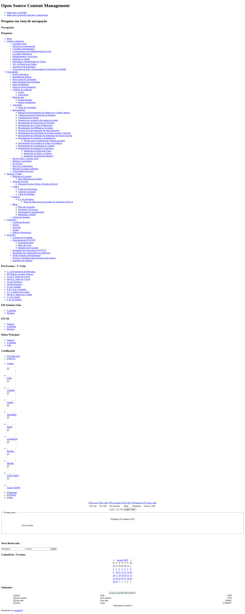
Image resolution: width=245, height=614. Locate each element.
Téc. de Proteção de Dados (24, 64)
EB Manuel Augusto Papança (20, 274)
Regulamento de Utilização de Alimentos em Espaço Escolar (45, 135)
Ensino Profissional (26, 102)
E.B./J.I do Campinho (16, 289)
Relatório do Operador (28, 248)
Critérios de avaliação (22, 89)
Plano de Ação (24, 245)
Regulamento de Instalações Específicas (36, 148)
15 (131, 572)
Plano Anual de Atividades (24, 79)
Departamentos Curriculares (24, 56)
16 (114, 575)
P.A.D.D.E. (17, 163)
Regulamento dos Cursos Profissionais (35, 125)
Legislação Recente (21, 222)
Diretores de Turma (21, 59)
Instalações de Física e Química (38, 153)
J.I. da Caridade (14, 287)
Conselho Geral (19, 44)
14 (128, 572)
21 (128, 575)
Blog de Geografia (26, 207)
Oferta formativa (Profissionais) (26, 255)
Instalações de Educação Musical (38, 156)
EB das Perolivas (14, 284)
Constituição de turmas (28, 117)
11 (120, 572)
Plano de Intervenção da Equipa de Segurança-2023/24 (48, 202)
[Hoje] (126, 503)
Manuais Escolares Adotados (25, 168)
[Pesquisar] (136, 503)
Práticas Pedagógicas (21, 232)
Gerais (21, 92)
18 (120, 575)
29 (131, 578)
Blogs (15, 204)
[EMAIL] (11, 495)
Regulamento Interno (21, 77)
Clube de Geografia (27, 191)
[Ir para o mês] (150, 503)
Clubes (15, 186)
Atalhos (10, 363)
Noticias (10, 324)
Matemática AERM (27, 214)
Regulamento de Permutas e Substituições (36, 138)
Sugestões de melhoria (22, 260)
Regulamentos (18, 110)
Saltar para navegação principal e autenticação (27, 15)
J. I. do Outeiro (13, 297)
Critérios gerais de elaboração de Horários (37, 115)
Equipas (16, 197)
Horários (11, 313)
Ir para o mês (129, 509)
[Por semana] (114, 503)
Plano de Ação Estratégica (24, 87)
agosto (120, 560)
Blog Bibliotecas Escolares (30, 179)
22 (131, 575)
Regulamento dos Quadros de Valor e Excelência (40, 143)
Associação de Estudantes (24, 66)
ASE (9, 345)
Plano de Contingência (22, 166)
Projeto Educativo (20, 74)
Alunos (15, 225)
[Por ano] (93, 503)
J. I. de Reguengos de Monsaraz (21, 271)
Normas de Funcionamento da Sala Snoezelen (38, 130)
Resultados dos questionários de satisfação (31, 253)
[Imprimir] (12, 492)
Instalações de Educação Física (37, 151)
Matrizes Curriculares (22, 161)
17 (117, 575)
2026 (125, 560)
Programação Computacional (31, 212)
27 (125, 578)
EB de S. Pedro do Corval (18, 279)
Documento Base (26, 242)
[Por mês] (103, 503)
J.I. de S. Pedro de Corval (18, 276)
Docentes (16, 227)
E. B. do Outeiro (14, 299)
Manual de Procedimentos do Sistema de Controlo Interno (44, 112)
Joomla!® (18, 610)
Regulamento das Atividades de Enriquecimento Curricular (44, 133)
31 (117, 581)
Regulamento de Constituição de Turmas (36, 146)
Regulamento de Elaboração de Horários (36, 123)
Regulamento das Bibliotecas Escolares (35, 128)
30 (114, 581)
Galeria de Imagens (21, 217)
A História (11, 310)
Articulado (17, 105)
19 (122, 575)
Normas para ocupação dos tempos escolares (38, 120)
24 (117, 578)
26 (122, 578)
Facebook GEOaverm (28, 209)
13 (125, 572)
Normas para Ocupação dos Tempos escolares (44, 140)
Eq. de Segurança (26, 199)
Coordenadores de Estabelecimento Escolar (31, 51)
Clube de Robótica (26, 194)
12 (122, 572)
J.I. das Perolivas (14, 282)
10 (117, 572)
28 (128, 578)
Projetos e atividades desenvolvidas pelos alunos (34, 258)
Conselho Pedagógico (22, 54)
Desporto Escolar (20, 181)
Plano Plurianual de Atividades (26, 82)
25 (120, 578)
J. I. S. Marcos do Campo (18, 292)
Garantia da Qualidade (22, 237)
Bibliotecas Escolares (21, 176)
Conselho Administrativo (23, 49)
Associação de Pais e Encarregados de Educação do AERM (39, 69)
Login (53, 549)
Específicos (23, 95)
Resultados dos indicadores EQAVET (29, 250)
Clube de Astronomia (27, 189)
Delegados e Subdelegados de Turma (29, 61)
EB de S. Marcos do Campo (19, 294)
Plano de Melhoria (20, 84)
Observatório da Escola (22, 171)
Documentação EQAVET (24, 240)
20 (125, 575)
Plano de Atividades (27, 107)
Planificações (18, 97)
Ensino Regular (25, 100)
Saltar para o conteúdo (17, 12)
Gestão (15, 230)
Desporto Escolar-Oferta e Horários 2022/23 (38, 184)
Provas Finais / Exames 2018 (25, 158)
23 (114, 578)
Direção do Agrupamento (23, 46)
